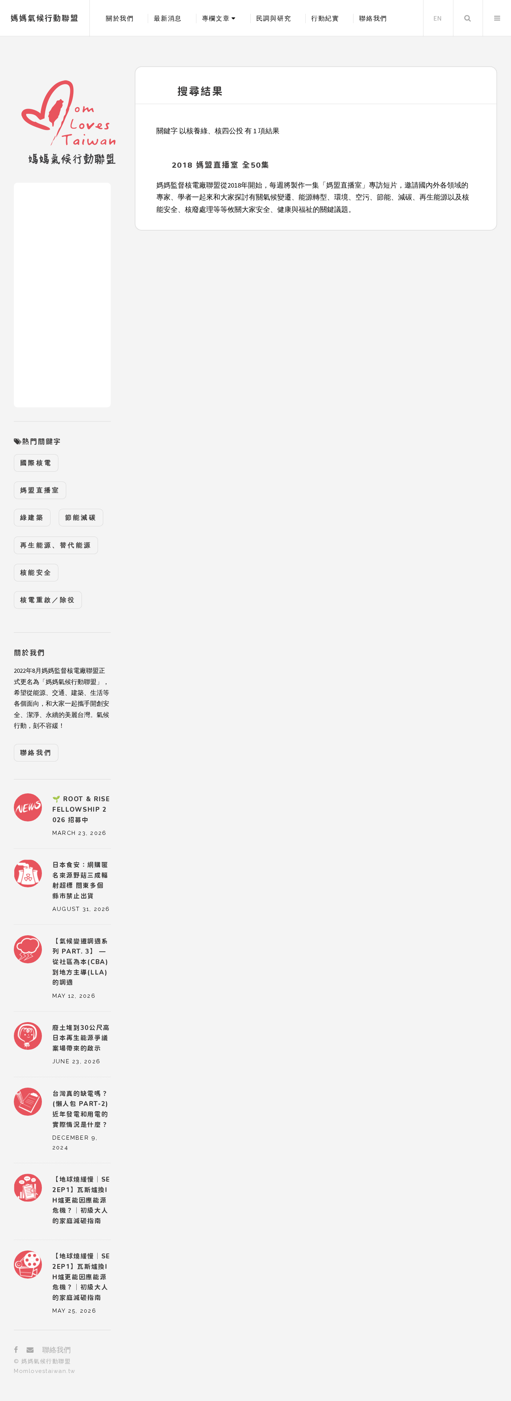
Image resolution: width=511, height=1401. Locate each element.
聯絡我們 (373, 18)
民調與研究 (273, 18)
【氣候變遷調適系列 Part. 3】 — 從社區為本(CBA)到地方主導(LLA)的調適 (80, 962)
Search (467, 18)
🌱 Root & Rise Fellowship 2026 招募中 (81, 809)
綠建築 (32, 517)
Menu (497, 18)
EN (437, 18)
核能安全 (36, 572)
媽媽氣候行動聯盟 (44, 17)
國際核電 (36, 463)
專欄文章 (216, 18)
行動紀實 (325, 18)
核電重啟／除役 (48, 600)
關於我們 (120, 18)
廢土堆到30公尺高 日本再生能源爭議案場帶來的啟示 (81, 1038)
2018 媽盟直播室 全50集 (221, 164)
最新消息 (168, 18)
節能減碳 (81, 517)
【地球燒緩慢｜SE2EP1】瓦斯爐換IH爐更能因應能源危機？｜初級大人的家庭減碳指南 (81, 1276)
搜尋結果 (200, 91)
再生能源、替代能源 (56, 545)
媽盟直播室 (40, 490)
